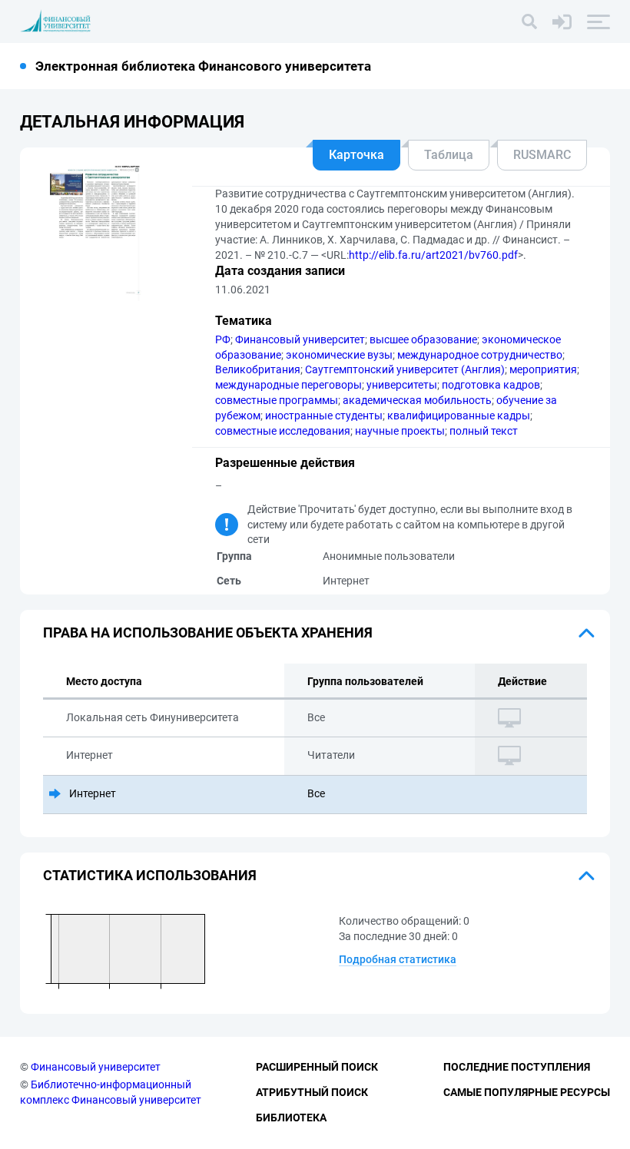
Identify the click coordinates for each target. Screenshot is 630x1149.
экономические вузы (339, 355)
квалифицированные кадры (458, 415)
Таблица (448, 154)
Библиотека (291, 1117)
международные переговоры (288, 385)
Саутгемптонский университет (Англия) (405, 369)
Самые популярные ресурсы (526, 1092)
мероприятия (543, 369)
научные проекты (400, 431)
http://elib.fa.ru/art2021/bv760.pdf (433, 255)
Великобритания (257, 369)
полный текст (483, 431)
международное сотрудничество (479, 355)
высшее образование (423, 339)
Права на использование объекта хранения (208, 632)
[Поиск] (529, 21)
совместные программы (276, 400)
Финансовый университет (300, 339)
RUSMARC (542, 154)
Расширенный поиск (317, 1067)
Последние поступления (516, 1067)
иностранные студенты (324, 415)
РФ (222, 339)
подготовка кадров (491, 385)
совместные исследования (282, 431)
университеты (401, 385)
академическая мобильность (417, 400)
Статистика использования (150, 875)
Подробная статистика (397, 959)
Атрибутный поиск (312, 1092)
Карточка (356, 154)
